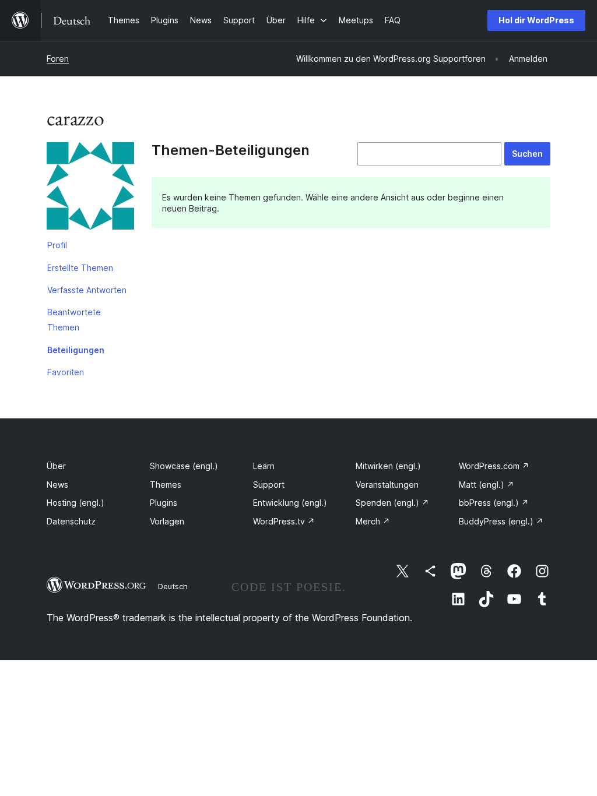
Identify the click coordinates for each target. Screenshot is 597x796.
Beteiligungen (75, 350)
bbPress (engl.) (494, 503)
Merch (373, 521)
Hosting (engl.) (75, 503)
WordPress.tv (284, 521)
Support (269, 484)
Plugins (163, 503)
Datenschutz (71, 521)
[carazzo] (90, 188)
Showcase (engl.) (184, 466)
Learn (264, 466)
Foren (58, 59)
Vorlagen (167, 521)
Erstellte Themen (80, 268)
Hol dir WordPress (536, 20)
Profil (57, 245)
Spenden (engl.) (392, 503)
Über (56, 466)
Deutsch (173, 586)
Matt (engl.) (486, 484)
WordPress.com (494, 466)
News (57, 484)
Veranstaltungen (387, 484)
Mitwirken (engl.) (388, 466)
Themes (165, 484)
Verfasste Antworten (87, 290)
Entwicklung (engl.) (290, 503)
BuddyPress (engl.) (501, 521)
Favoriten (65, 372)
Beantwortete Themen (74, 319)
